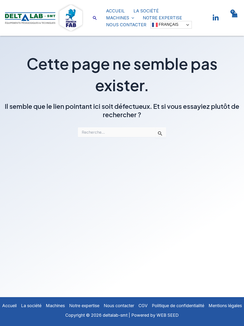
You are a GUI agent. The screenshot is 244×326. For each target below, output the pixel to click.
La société (146, 10)
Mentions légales (225, 305)
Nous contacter (126, 24)
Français (168, 25)
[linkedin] (215, 18)
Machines (117, 17)
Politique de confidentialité (178, 305)
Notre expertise (162, 17)
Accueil (115, 10)
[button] (95, 18)
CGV (142, 305)
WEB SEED (168, 315)
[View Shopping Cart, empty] (234, 18)
